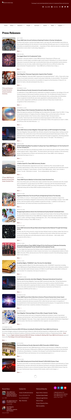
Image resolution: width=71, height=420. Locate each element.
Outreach (36, 25)
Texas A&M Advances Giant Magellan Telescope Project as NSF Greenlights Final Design (41, 129)
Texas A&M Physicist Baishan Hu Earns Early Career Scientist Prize (35, 179)
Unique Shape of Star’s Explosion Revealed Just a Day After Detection (36, 110)
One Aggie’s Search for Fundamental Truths (29, 56)
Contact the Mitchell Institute (26, 392)
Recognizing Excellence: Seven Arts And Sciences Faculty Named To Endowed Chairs (40, 211)
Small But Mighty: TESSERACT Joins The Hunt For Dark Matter (34, 263)
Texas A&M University (58, 395)
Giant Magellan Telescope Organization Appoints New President (34, 74)
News (52, 25)
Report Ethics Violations (42, 392)
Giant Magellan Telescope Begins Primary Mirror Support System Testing (37, 313)
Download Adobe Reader (42, 395)
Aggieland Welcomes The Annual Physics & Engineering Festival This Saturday (39, 195)
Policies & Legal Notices (41, 398)
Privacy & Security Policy (42, 403)
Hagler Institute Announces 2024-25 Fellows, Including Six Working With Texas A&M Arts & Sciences (30, 329)
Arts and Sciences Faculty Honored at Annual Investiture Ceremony (35, 90)
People (28, 25)
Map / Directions (23, 400)
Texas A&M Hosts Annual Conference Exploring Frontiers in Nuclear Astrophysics (39, 40)
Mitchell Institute (58, 392)
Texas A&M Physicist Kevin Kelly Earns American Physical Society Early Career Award (40, 297)
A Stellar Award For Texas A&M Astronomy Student (31, 163)
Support (60, 25)
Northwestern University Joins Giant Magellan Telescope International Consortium (39, 279)
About (11, 25)
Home (5, 25)
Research (20, 25)
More (18, 51)
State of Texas (39, 400)
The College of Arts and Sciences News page (19, 337)
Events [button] (45, 25)
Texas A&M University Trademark (61, 394)
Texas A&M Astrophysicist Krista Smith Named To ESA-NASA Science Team (38, 361)
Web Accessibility (40, 405)
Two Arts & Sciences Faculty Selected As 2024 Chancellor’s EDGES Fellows (38, 345)
